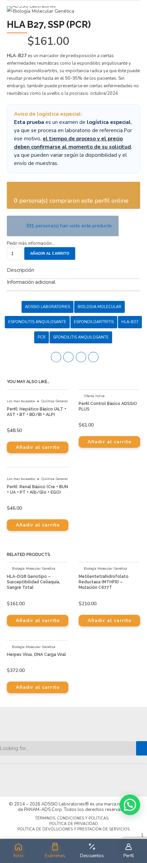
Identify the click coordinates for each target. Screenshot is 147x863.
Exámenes (55, 856)
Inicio (18, 856)
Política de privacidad (73, 823)
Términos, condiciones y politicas (71, 818)
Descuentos (92, 856)
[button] (130, 805)
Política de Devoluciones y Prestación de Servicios (73, 829)
